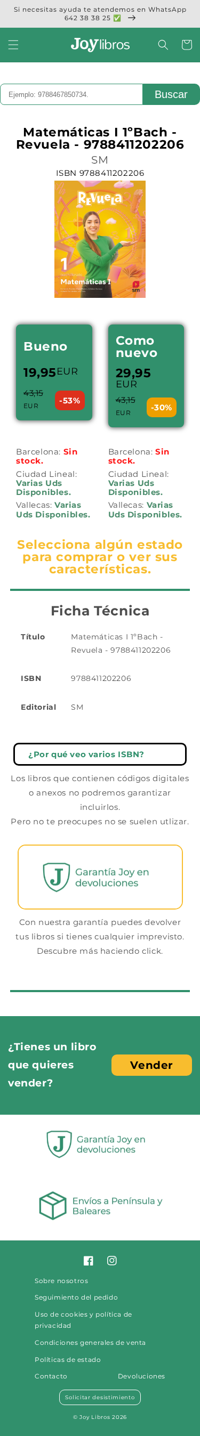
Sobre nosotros (61, 1281)
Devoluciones (141, 1376)
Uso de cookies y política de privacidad (83, 1320)
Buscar (171, 94)
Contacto (51, 1376)
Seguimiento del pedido (76, 1297)
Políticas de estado (68, 1360)
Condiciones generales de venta (90, 1342)
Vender (151, 1065)
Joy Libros (94, 1417)
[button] (13, 44)
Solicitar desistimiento (99, 1397)
